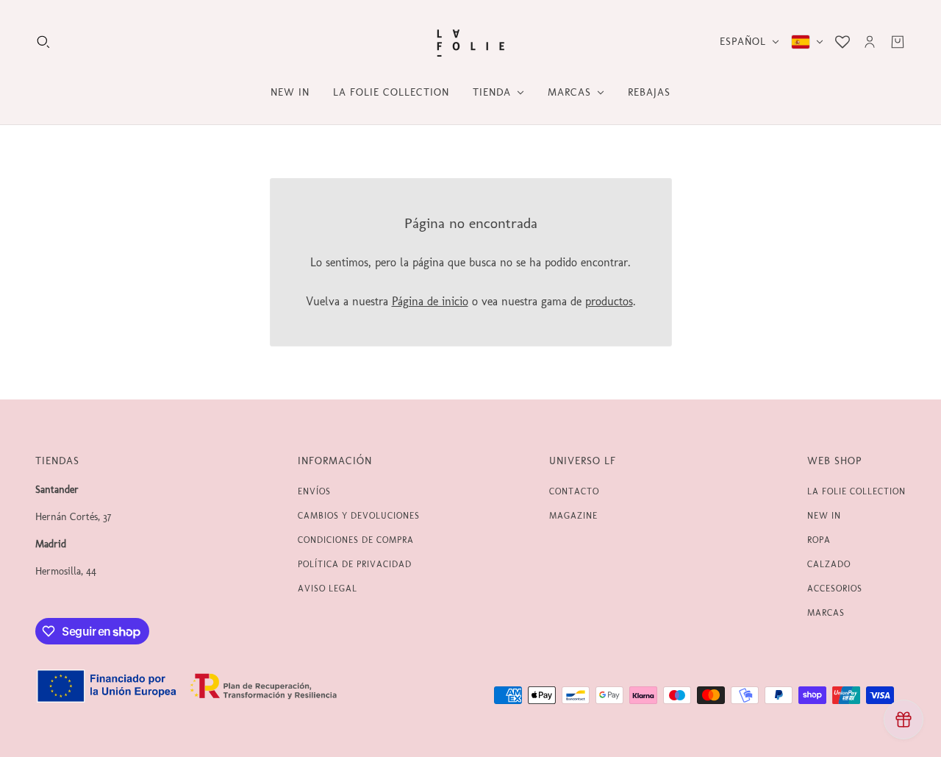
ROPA (819, 540)
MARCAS (826, 613)
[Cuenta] (870, 42)
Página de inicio (430, 301)
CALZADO (829, 564)
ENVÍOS (314, 491)
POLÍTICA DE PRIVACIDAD (355, 564)
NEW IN (824, 516)
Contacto (574, 491)
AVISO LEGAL (327, 588)
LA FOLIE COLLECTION (856, 491)
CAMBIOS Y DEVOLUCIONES (359, 516)
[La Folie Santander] (470, 42)
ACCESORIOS (834, 588)
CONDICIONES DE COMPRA (356, 540)
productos (609, 301)
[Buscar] (43, 42)
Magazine (573, 516)
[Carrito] (898, 42)
